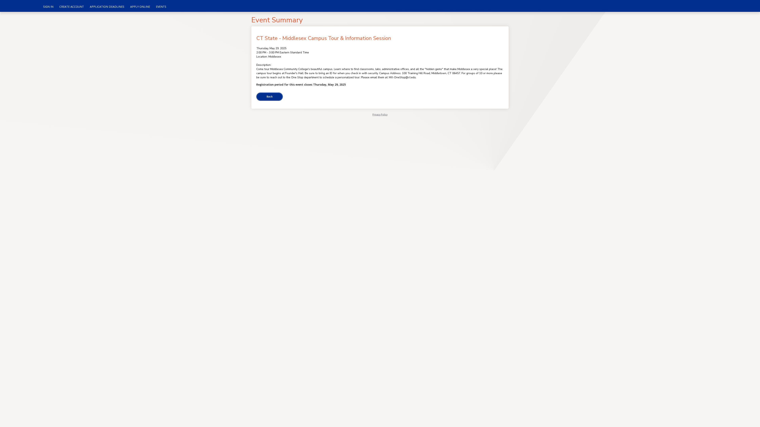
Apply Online (140, 7)
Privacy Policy (380, 114)
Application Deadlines (107, 7)
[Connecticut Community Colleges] (20, 6)
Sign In (48, 7)
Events (161, 7)
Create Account (71, 7)
